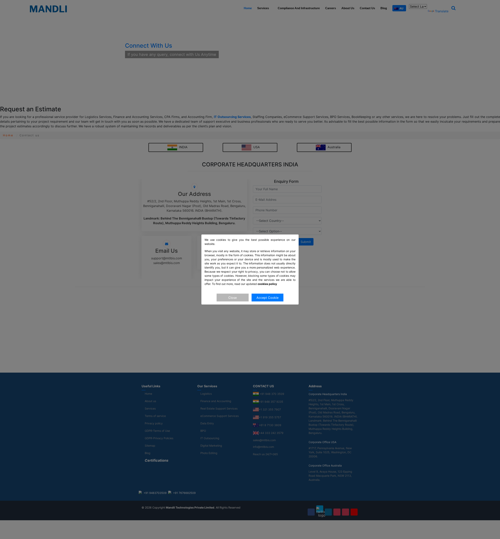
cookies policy (267, 284)
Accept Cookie (267, 298)
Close (232, 298)
